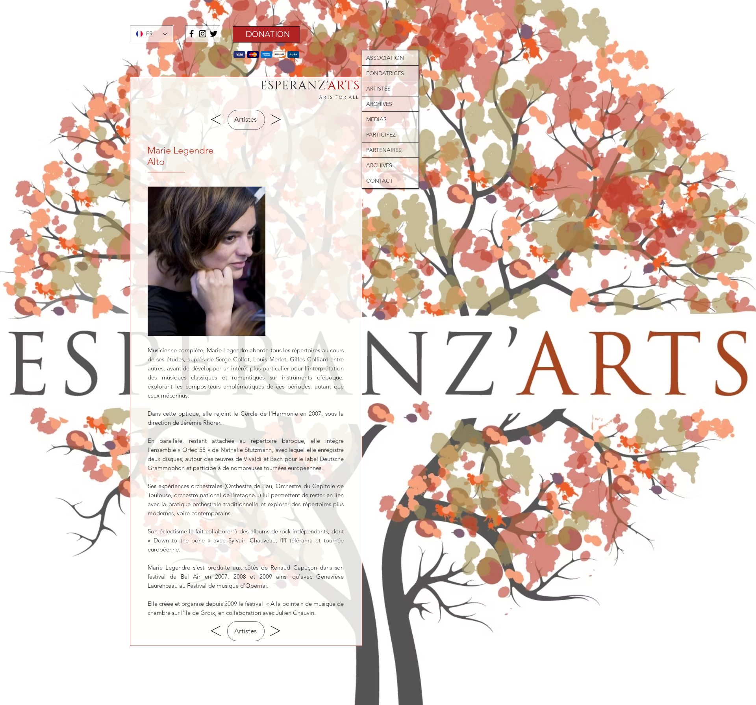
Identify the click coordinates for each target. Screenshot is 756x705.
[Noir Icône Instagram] (203, 34)
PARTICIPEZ (381, 134)
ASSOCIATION (385, 57)
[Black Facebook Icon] (191, 34)
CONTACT (379, 180)
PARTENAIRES (384, 150)
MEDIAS (376, 119)
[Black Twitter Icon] (214, 34)
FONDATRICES (385, 73)
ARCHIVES (379, 103)
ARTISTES (378, 88)
